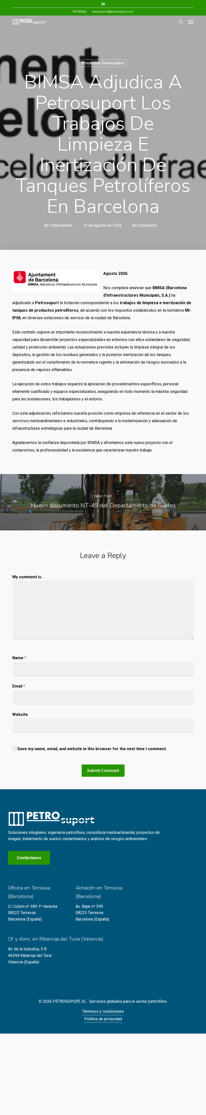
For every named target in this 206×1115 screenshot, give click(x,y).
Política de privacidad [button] (103, 1019)
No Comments (144, 225)
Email (18, 686)
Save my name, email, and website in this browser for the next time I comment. (92, 748)
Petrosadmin (61, 225)
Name (19, 657)
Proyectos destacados (103, 63)
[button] (191, 21)
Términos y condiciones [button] (103, 1011)
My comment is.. (27, 577)
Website (20, 714)
